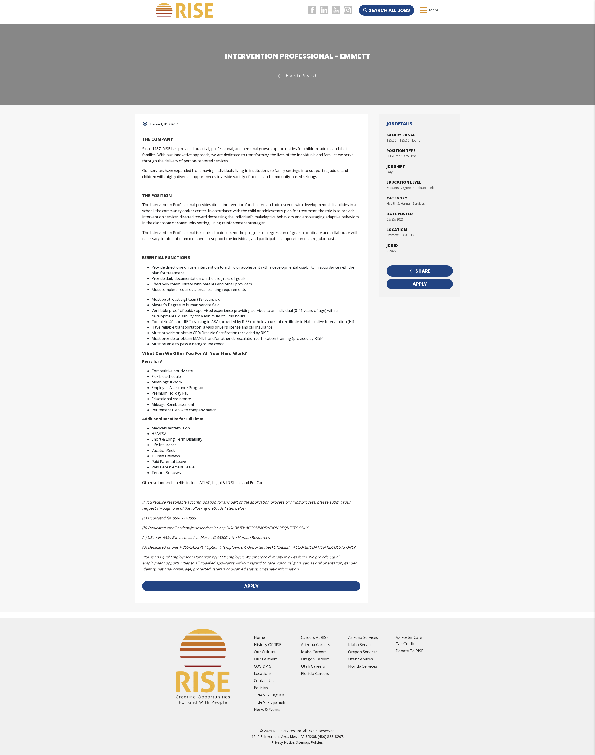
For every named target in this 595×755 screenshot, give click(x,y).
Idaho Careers (314, 651)
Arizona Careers (315, 644)
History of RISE (267, 644)
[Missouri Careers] (297, 20)
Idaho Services (361, 644)
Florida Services (362, 666)
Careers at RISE (315, 637)
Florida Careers (315, 673)
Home (259, 637)
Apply (420, 284)
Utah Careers (313, 666)
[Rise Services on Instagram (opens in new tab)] (348, 10)
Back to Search (302, 75)
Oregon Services (362, 651)
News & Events (267, 709)
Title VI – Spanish (269, 702)
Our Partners (266, 659)
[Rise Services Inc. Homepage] (203, 667)
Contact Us (264, 680)
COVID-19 (262, 666)
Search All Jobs (389, 10)
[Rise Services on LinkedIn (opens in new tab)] (324, 10)
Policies (261, 687)
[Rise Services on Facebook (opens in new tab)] (312, 10)
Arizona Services (363, 637)
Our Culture (265, 651)
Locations (262, 673)
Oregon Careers (315, 659)
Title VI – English (269, 695)
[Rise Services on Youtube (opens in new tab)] (336, 10)
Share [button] (422, 271)
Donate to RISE (409, 650)
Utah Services (360, 659)
